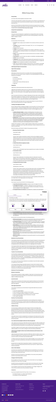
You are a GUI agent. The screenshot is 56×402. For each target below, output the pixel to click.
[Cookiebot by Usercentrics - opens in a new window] (43, 192)
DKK (7, 400)
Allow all (40, 209)
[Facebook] (45, 391)
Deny (15, 209)
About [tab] (41, 194)
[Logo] (5, 5)
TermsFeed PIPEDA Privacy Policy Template (25, 27)
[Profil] (50, 5)
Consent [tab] (15, 194)
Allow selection (28, 209)
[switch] (23, 206)
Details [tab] (28, 194)
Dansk (3, 400)
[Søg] (48, 5)
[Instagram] (43, 391)
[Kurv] (54, 5)
